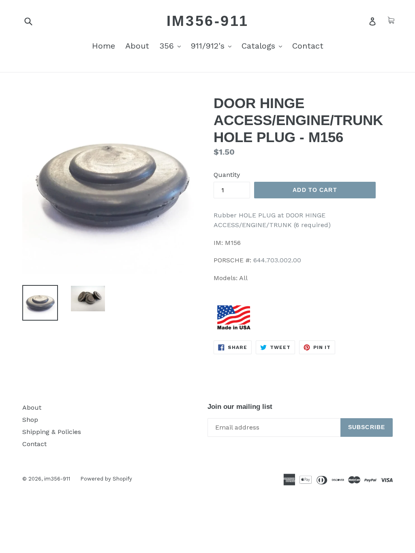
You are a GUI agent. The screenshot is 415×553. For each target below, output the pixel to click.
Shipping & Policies (51, 432)
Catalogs (264, 45)
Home (103, 46)
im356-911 (207, 21)
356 (172, 45)
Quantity (227, 175)
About (137, 46)
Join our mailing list (240, 406)
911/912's (213, 45)
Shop (30, 419)
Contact (307, 46)
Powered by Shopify (106, 479)
